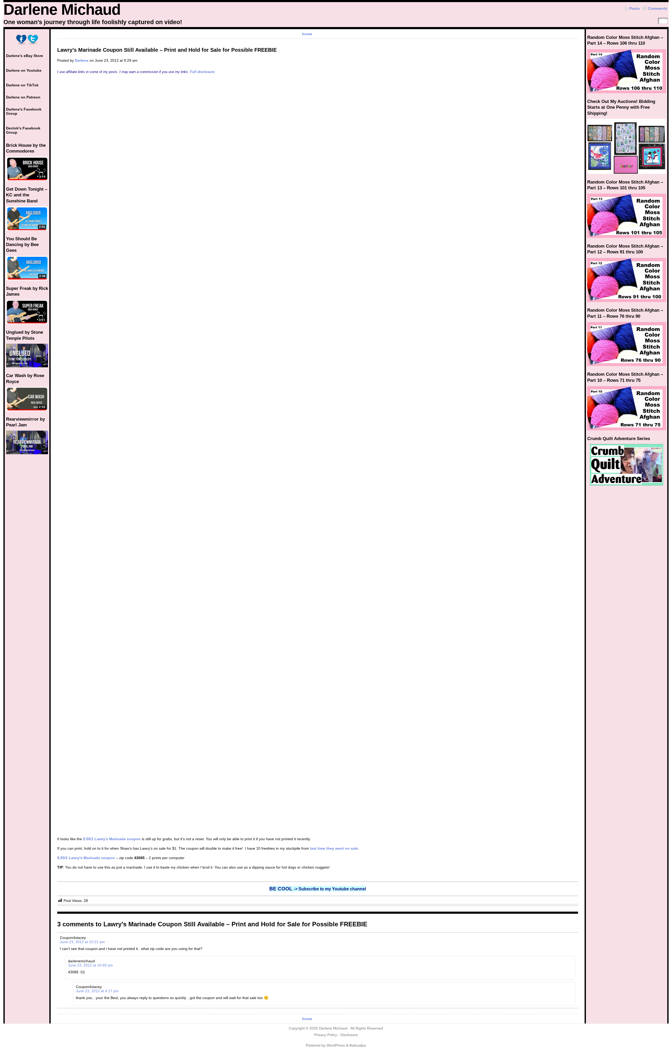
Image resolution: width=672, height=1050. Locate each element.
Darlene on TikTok (22, 85)
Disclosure (349, 1035)
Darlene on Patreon (23, 97)
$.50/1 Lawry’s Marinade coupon (112, 839)
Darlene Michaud (61, 9)
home (307, 34)
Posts (634, 8)
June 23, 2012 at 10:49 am (90, 965)
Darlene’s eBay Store (24, 56)
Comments (657, 8)
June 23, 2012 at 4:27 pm (97, 991)
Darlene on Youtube (23, 70)
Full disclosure (202, 72)
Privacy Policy (325, 1035)
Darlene (81, 60)
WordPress (336, 1045)
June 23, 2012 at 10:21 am (82, 942)
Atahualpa (357, 1045)
